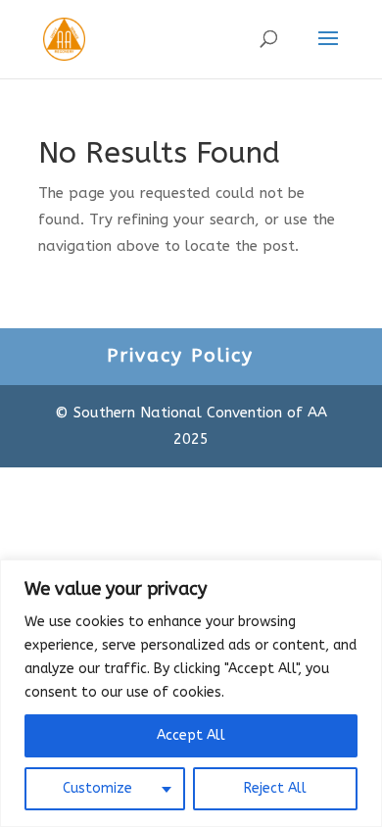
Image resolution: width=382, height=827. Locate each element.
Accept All (191, 735)
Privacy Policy (180, 355)
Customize (97, 788)
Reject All (275, 788)
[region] (191, 693)
